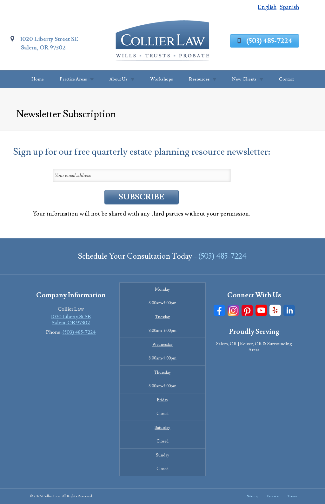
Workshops (161, 79)
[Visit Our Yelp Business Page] (275, 310)
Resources (199, 79)
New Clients (244, 79)
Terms (292, 496)
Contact (286, 79)
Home (37, 79)
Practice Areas (73, 79)
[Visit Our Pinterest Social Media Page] (247, 310)
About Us (118, 79)
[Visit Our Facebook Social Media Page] (219, 310)
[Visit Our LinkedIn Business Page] (289, 310)
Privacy (273, 496)
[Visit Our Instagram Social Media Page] (233, 310)
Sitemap (253, 496)
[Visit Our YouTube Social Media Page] (261, 310)
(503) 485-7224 (269, 40)
